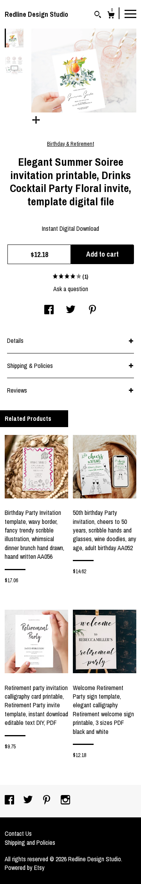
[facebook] (10, 800)
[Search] (97, 15)
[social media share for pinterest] (92, 310)
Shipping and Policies (30, 842)
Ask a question (70, 288)
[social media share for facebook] (49, 310)
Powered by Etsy (25, 867)
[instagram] (65, 800)
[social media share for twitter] (70, 310)
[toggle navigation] (130, 13)
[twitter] (29, 800)
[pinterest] (47, 800)
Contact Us (18, 833)
